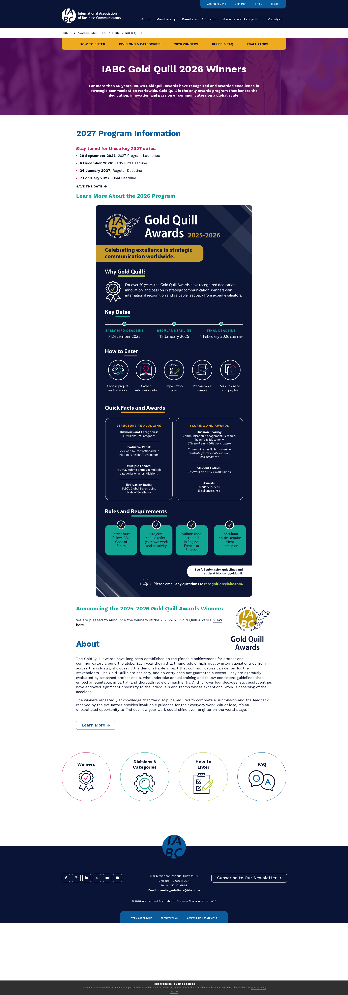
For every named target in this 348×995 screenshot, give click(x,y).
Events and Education (200, 19)
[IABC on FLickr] (117, 878)
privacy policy (258, 987)
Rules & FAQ (222, 44)
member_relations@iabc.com (179, 890)
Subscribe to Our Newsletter (247, 877)
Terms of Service (141, 918)
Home (66, 32)
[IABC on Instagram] (76, 878)
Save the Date (89, 186)
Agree (174, 991)
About (146, 19)
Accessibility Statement (202, 918)
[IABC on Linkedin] (86, 878)
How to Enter (92, 44)
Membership (166, 19)
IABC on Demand (216, 4)
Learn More (93, 725)
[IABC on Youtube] (107, 878)
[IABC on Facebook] (66, 878)
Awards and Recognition (242, 19)
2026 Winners (186, 44)
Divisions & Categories (140, 44)
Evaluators (257, 44)
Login (258, 4)
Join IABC (240, 4)
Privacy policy (169, 918)
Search (275, 4)
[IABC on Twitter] (97, 878)
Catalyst (275, 19)
